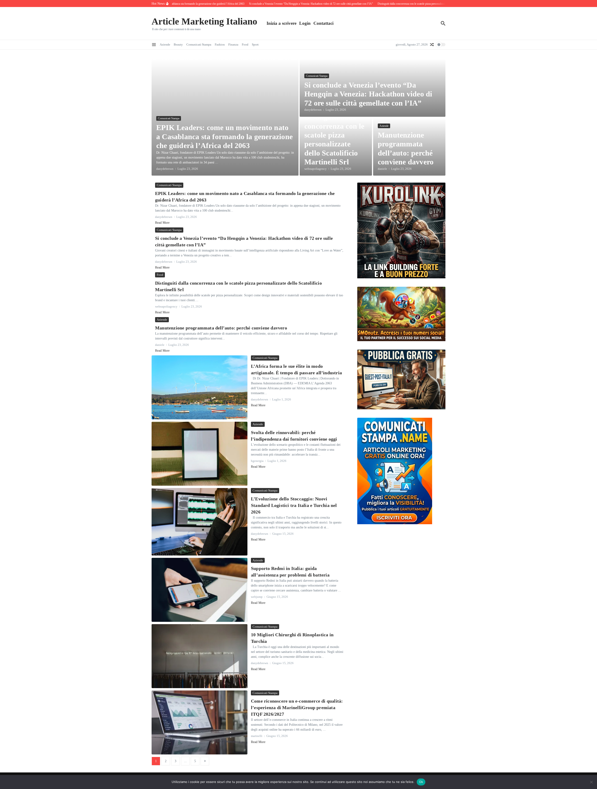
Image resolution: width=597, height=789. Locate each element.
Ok (421, 782)
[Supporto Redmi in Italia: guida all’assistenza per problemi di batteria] (199, 590)
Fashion (220, 44)
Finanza (233, 44)
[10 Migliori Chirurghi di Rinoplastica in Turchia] (199, 656)
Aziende (165, 44)
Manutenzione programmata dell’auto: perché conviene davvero (221, 327)
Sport (255, 44)
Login (305, 23)
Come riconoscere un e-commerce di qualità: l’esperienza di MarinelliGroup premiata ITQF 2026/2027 (297, 707)
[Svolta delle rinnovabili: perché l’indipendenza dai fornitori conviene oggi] (199, 454)
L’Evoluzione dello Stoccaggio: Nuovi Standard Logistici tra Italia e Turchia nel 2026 (294, 505)
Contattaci (323, 23)
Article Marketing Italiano (204, 21)
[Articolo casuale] (432, 44)
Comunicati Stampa (198, 44)
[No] (591, 782)
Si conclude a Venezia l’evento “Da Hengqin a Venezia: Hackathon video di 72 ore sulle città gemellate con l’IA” (368, 94)
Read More (162, 222)
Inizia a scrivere (281, 23)
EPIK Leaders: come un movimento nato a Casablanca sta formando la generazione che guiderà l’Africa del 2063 (224, 136)
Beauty (178, 44)
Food (245, 44)
